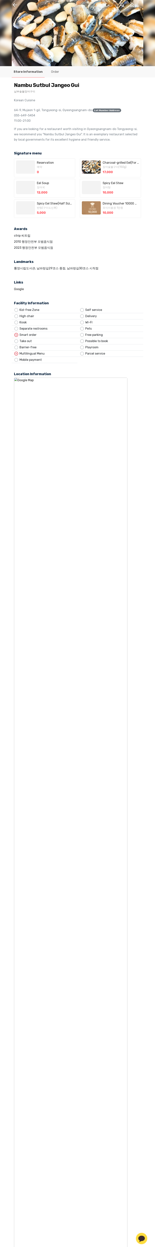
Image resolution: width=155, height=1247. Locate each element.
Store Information (28, 72)
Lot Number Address (107, 110)
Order (55, 72)
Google (19, 289)
